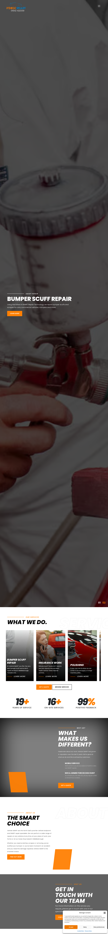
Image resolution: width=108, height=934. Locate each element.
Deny (85, 927)
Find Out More (16, 857)
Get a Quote (44, 687)
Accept (71, 927)
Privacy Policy (88, 931)
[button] (104, 913)
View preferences (98, 927)
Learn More (14, 313)
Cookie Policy (80, 931)
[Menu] (99, 6)
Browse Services (62, 687)
